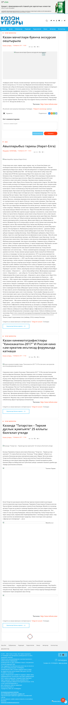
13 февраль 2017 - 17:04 (19, 437)
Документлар (5, 649)
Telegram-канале (37, 322)
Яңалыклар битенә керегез (15, 326)
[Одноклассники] (52, 113)
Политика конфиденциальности (10, 702)
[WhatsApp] (54, 113)
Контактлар (61, 29)
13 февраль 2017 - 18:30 (19, 45)
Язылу (45, 29)
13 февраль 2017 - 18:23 (24, 151)
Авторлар (53, 29)
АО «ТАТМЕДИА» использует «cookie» (11, 694)
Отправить (51, 133)
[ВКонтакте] (49, 113)
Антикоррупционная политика (10, 692)
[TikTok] (61, 21)
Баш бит (3, 29)
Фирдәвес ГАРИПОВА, (10, 151)
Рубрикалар (18, 29)
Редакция (28, 29)
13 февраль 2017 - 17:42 (19, 356)
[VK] (53, 21)
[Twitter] (51, 21)
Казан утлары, (7, 45)
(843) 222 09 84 (63, 663)
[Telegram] (64, 21)
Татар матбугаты (10, 33)
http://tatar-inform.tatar (49, 104)
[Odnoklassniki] (56, 21)
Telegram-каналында (40, 109)
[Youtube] (59, 21)
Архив (10, 29)
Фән (6, 142)
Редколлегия (37, 29)
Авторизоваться (37, 133)
